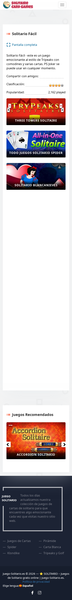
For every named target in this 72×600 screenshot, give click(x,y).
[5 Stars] (62, 85)
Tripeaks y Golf (53, 553)
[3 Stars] (56, 85)
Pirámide (49, 541)
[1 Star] (50, 85)
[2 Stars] (53, 85)
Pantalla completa (24, 45)
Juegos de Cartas (19, 541)
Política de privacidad (36, 581)
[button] (7, 443)
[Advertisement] (21, 250)
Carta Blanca (52, 547)
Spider (11, 547)
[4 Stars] (59, 85)
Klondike (13, 553)
